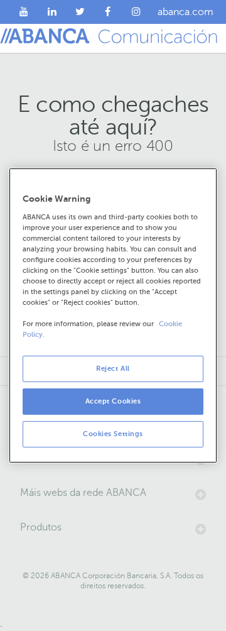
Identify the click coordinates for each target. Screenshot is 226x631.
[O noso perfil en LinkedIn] (52, 12)
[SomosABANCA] (108, 12)
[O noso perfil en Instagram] (136, 12)
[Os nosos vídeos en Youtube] (24, 12)
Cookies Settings (113, 434)
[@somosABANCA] (80, 12)
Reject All (113, 369)
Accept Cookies (113, 401)
